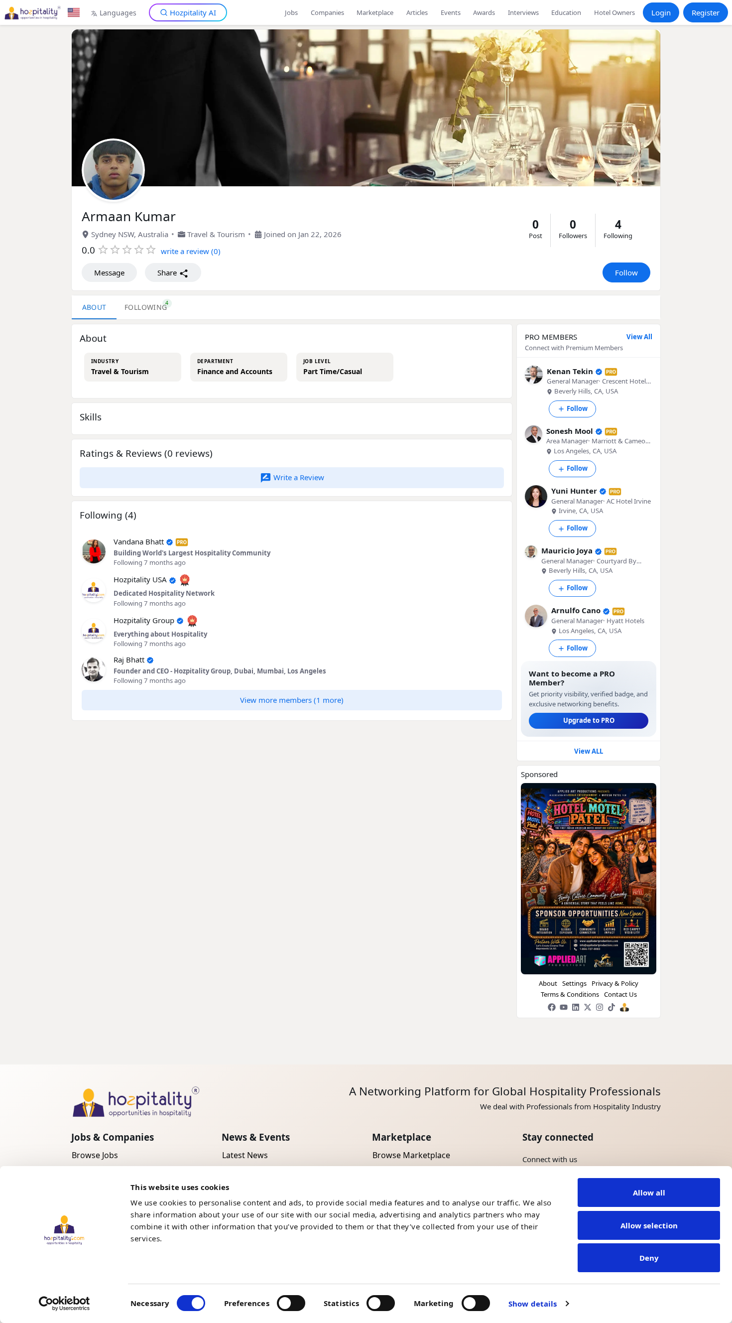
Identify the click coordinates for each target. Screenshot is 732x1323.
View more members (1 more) (292, 700)
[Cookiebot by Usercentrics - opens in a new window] (64, 1303)
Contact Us (620, 994)
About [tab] (94, 307)
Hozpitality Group (144, 620)
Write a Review (297, 477)
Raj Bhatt (129, 659)
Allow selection (649, 1225)
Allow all (649, 1192)
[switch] (291, 1303)
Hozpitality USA (140, 579)
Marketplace (375, 12)
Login (661, 12)
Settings (574, 983)
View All (639, 337)
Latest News (245, 1155)
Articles (417, 12)
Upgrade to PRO (588, 720)
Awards (484, 12)
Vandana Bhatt (139, 541)
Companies (327, 12)
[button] (94, 550)
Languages (118, 12)
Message (109, 272)
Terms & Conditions (570, 994)
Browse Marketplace (411, 1155)
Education (566, 12)
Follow (626, 272)
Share (168, 272)
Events (451, 12)
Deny (649, 1258)
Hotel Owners (614, 12)
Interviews (523, 12)
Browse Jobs (95, 1155)
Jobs (291, 12)
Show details (532, 1304)
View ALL (588, 751)
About (548, 983)
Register (706, 12)
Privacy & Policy (615, 983)
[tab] (146, 307)
